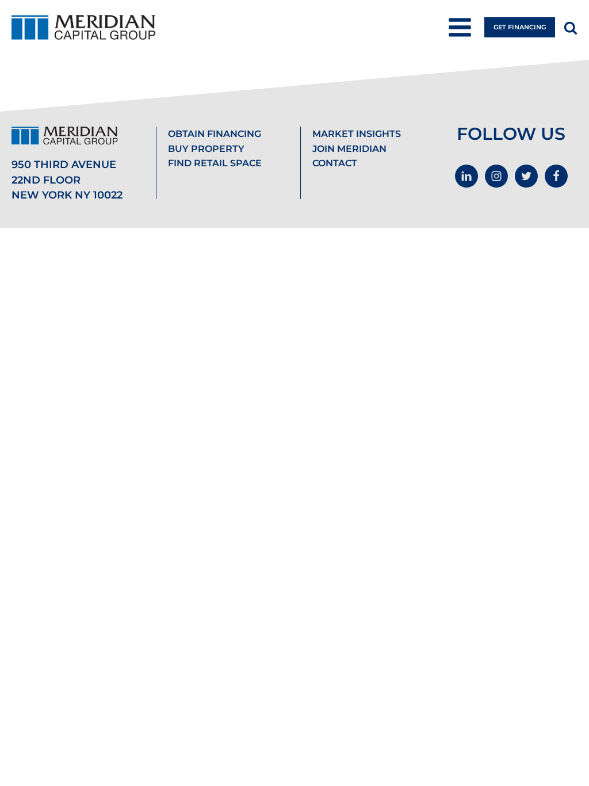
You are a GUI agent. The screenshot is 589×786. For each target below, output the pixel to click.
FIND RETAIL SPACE (215, 163)
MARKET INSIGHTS (356, 133)
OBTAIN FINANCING (214, 133)
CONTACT (334, 163)
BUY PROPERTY (206, 148)
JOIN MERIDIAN (349, 148)
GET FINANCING (520, 27)
